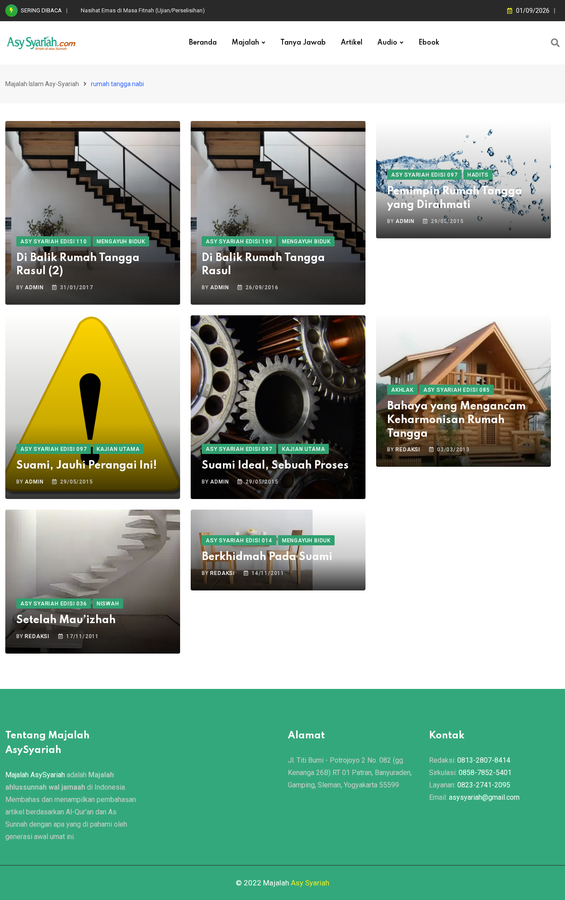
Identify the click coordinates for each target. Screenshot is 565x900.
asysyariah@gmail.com (484, 797)
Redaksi (408, 449)
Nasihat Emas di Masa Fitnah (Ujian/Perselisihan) (143, 10)
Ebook (428, 42)
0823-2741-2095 (483, 785)
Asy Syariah (310, 882)
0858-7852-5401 (485, 772)
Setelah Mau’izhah (66, 620)
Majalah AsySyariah (35, 775)
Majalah (245, 42)
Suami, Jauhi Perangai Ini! (86, 465)
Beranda (203, 42)
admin (34, 287)
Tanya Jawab (303, 42)
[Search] (555, 43)
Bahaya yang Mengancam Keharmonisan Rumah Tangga (456, 420)
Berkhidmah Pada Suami (267, 557)
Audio (387, 42)
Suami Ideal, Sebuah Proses (275, 465)
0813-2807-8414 (483, 760)
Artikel (351, 42)
